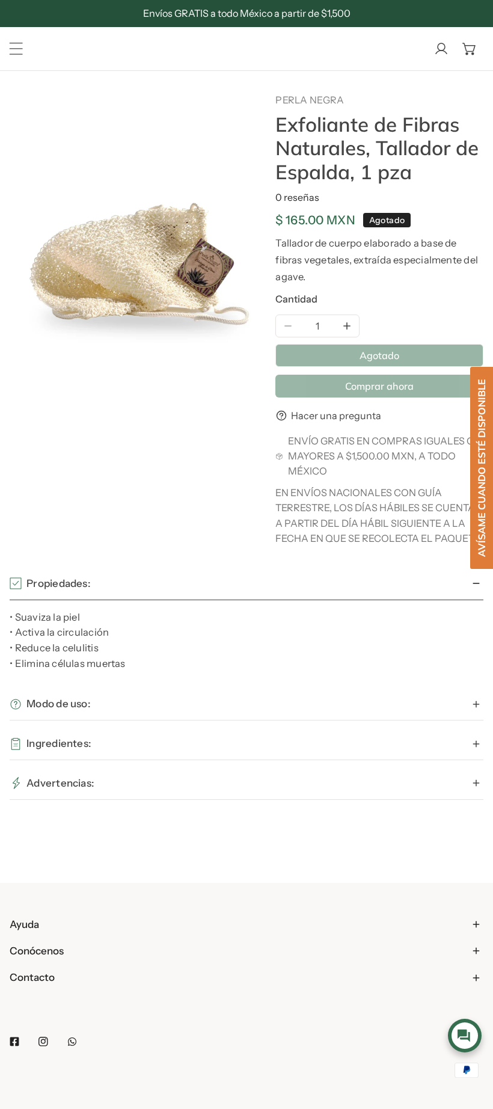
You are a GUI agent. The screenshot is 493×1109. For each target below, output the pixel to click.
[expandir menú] (16, 48)
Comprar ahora (379, 386)
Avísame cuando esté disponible (482, 468)
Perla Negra (309, 100)
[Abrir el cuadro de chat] (464, 1035)
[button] (469, 48)
